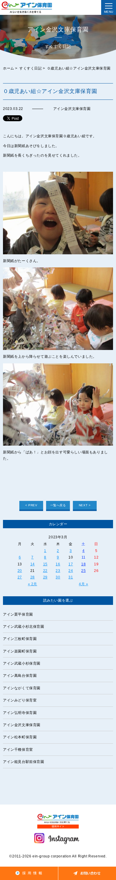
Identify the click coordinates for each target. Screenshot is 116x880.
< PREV (31, 505)
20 (20, 571)
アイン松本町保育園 (20, 737)
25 (83, 571)
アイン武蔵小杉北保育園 (23, 626)
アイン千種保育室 (18, 749)
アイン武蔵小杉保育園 (21, 663)
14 (32, 564)
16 (58, 564)
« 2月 (32, 584)
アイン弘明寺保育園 (20, 713)
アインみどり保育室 (20, 700)
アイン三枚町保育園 (20, 639)
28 (32, 577)
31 (70, 577)
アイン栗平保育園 (18, 614)
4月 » (83, 584)
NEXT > (85, 505)
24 (70, 571)
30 (58, 577)
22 (45, 571)
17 (70, 564)
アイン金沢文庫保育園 (21, 725)
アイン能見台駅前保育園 (23, 762)
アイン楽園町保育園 (20, 651)
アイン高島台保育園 (20, 676)
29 (45, 577)
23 (58, 571)
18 (83, 564)
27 (20, 577)
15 (45, 564)
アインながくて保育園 (21, 688)
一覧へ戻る (58, 505)
